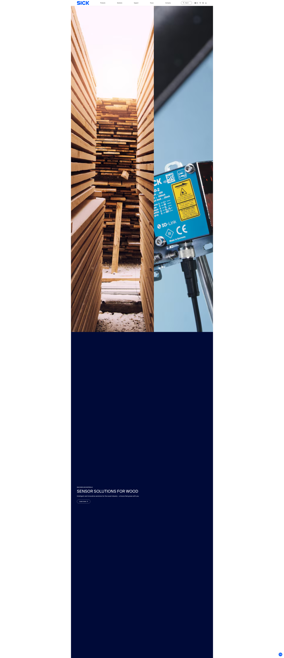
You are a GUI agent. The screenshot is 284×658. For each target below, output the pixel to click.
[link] (83, 3)
